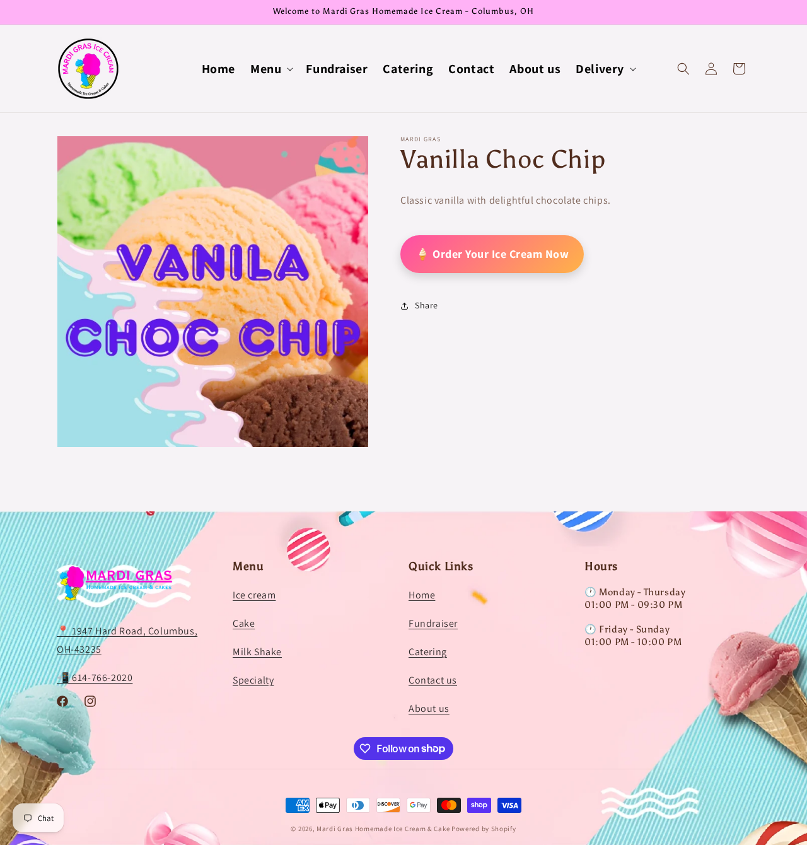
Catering (428, 651)
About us (429, 708)
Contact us (433, 680)
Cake (244, 623)
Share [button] (426, 306)
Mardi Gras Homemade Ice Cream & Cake (383, 828)
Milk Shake (257, 651)
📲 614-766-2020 (94, 677)
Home (422, 595)
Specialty (253, 680)
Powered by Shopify (483, 828)
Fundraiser (433, 623)
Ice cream (254, 595)
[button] (270, 68)
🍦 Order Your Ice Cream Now (492, 254)
